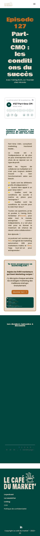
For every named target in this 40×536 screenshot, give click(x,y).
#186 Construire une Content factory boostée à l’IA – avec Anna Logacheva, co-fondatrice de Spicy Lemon (20, 357)
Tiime (29, 245)
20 (10, 450)
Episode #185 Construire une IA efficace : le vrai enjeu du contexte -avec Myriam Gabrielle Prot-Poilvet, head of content (19, 395)
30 (14, 450)
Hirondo (23, 216)
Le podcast (9, 494)
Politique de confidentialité (15, 509)
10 (6, 450)
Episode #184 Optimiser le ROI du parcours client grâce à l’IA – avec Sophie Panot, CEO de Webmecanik (20, 433)
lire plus (10, 362)
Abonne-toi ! (19, 292)
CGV (6, 505)
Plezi (10, 241)
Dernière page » (28, 450)
